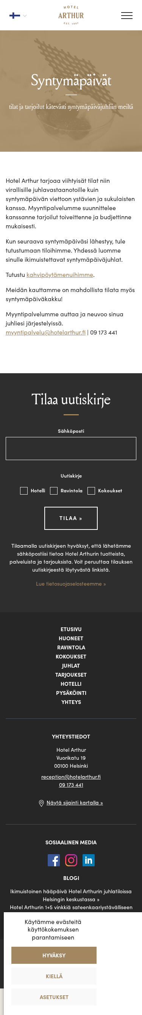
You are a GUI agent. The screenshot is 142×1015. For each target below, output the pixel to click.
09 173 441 (71, 784)
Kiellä (54, 976)
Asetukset (54, 997)
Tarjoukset (71, 674)
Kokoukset (110, 490)
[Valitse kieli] (17, 15)
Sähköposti (71, 431)
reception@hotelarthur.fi (71, 776)
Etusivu (71, 629)
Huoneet (71, 638)
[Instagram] (72, 859)
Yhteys (71, 702)
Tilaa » (71, 518)
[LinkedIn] (89, 859)
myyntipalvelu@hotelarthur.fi (46, 332)
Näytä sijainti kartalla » (75, 802)
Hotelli (38, 490)
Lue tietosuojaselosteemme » (71, 583)
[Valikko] (126, 15)
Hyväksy (54, 955)
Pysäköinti (71, 693)
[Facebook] (54, 859)
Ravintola (72, 490)
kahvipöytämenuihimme (60, 274)
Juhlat (71, 665)
